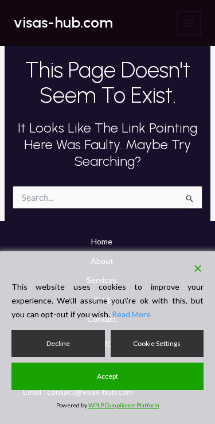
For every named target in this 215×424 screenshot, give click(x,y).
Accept (107, 376)
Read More (131, 314)
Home (101, 241)
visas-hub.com (63, 22)
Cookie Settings (157, 343)
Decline (58, 343)
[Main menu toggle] (189, 23)
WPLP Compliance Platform (123, 405)
